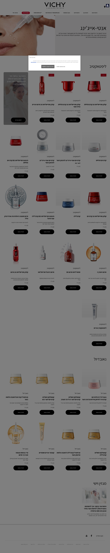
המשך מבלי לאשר (32, 57)
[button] (107, 5)
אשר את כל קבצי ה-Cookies (48, 66)
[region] (54, 63)
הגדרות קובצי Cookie (60, 66)
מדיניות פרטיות (33, 62)
